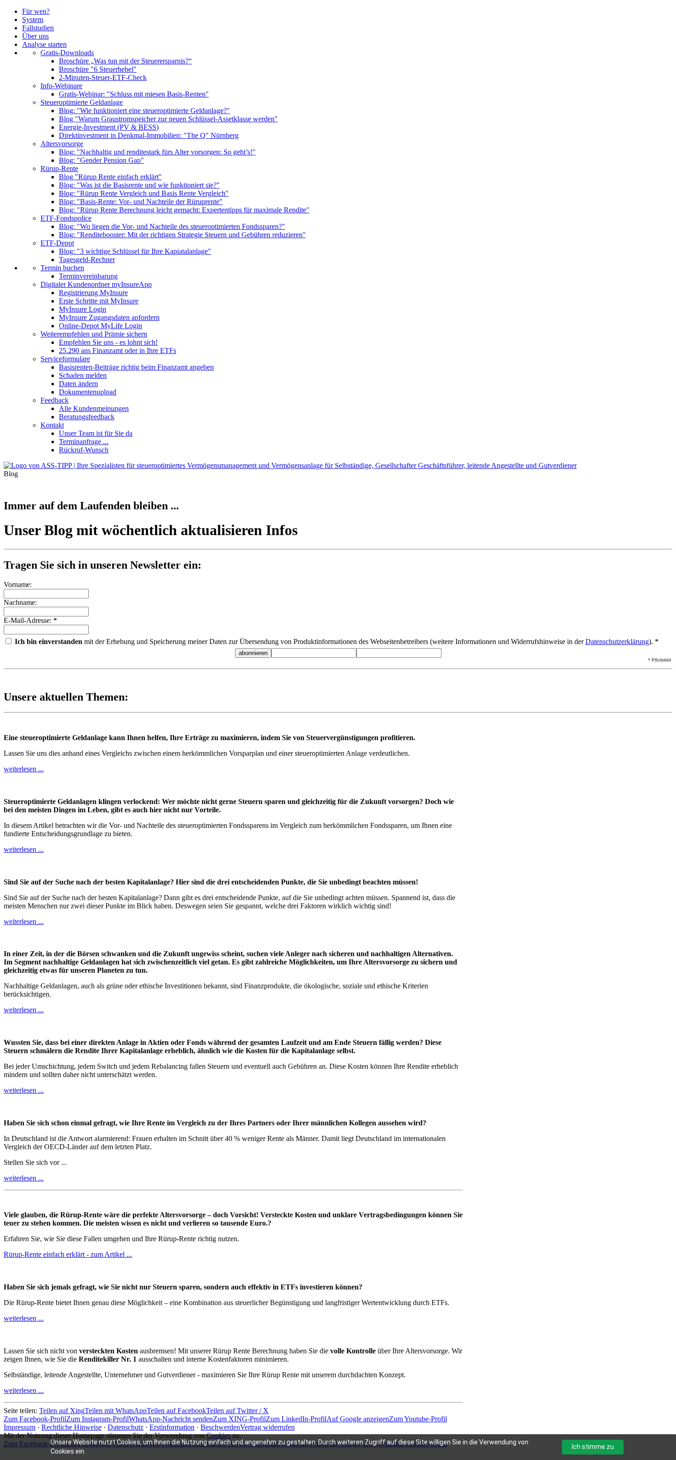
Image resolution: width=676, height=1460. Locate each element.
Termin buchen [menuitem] (62, 268)
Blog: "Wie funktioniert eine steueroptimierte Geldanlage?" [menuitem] (144, 110)
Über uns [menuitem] (35, 36)
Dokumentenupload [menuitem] (87, 392)
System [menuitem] (32, 19)
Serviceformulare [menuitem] (65, 359)
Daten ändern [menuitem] (78, 384)
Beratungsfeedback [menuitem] (87, 417)
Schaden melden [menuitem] (83, 375)
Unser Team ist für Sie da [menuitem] (95, 433)
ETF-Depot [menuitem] (57, 243)
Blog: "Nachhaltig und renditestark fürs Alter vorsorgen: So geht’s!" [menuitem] (157, 152)
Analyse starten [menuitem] (44, 44)
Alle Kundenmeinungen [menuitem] (94, 408)
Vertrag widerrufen (267, 1427)
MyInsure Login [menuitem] (82, 309)
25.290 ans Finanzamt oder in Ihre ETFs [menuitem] (117, 350)
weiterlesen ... (24, 769)
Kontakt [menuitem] (52, 425)
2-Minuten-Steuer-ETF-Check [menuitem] (103, 77)
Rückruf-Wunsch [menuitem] (84, 450)
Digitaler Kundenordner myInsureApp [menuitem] (96, 284)
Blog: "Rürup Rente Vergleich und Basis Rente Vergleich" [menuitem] (144, 193)
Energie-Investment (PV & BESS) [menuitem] (109, 127)
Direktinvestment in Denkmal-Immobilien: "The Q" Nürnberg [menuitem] (149, 135)
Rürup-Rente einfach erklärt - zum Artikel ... (68, 1254)
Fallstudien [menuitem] (38, 28)
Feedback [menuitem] (54, 400)
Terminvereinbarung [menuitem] (88, 276)
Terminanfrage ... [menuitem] (84, 441)
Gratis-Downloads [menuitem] (67, 53)
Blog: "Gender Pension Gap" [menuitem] (101, 160)
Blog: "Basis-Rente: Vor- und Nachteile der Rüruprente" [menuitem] (141, 201)
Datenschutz (125, 1427)
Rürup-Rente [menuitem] (59, 168)
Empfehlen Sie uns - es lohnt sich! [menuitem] (108, 342)
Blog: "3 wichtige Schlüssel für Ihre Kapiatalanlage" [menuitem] (135, 251)
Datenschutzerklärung (617, 641)
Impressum (19, 1427)
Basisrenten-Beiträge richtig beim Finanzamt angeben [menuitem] (136, 367)
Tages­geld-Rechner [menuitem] (87, 259)
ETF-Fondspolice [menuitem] (66, 218)
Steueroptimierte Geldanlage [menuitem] (81, 102)
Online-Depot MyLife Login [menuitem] (100, 326)
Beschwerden (220, 1427)
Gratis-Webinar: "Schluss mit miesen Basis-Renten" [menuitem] (134, 94)
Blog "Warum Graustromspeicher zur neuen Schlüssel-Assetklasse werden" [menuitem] (168, 119)
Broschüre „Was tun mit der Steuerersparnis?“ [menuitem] (125, 61)
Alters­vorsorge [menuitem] (61, 144)
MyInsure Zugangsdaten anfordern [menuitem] (109, 317)
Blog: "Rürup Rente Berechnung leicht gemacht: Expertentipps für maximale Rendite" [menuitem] (184, 210)
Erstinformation (172, 1427)
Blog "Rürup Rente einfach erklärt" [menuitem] (110, 177)
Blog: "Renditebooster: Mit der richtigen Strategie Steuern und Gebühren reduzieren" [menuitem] (182, 235)
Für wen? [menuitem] (36, 11)
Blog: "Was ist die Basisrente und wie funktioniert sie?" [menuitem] (139, 185)
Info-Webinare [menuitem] (61, 86)
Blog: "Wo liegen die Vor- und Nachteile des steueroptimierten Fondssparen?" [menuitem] (172, 226)
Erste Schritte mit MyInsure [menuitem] (98, 301)
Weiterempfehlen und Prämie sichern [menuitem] (93, 334)
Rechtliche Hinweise (71, 1427)
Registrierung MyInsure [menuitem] (93, 293)
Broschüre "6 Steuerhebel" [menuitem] (98, 69)
